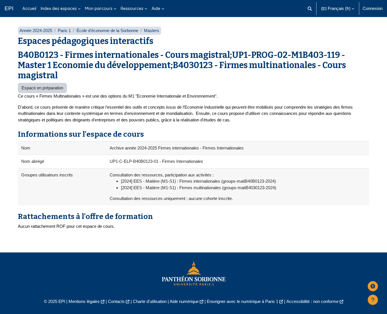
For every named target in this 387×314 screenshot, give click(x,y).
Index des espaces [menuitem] (59, 8)
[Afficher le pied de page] (373, 300)
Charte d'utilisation (150, 301)
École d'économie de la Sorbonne (107, 30)
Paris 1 (64, 30)
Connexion (372, 8)
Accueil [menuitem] (29, 8)
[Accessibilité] (373, 286)
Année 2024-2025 (36, 30)
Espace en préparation (42, 87)
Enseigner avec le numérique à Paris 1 (242, 301)
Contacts (116, 301)
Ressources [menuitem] (132, 8)
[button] (310, 8)
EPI (9, 8)
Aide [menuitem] (156, 8)
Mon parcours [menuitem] (98, 8)
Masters (151, 30)
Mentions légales (84, 301)
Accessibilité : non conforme (312, 301)
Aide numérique (184, 301)
